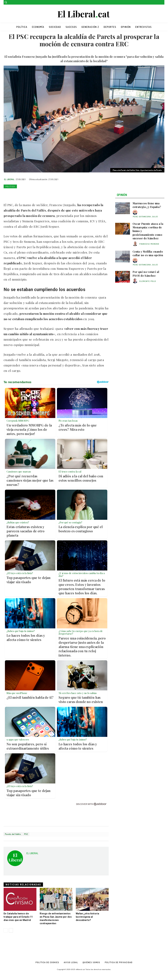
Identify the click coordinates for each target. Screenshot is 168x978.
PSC (26, 834)
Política (10, 186)
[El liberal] (84, 14)
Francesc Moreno (149, 244)
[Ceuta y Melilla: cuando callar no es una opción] (122, 256)
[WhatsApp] (22, 194)
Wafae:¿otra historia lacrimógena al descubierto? (87, 916)
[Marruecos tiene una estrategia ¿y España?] (122, 208)
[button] (6, 2)
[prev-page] (6, 930)
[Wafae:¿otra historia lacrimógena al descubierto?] (92, 899)
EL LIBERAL (9, 179)
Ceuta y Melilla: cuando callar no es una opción (148, 253)
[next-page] (11, 930)
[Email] (37, 194)
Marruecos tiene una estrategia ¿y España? (147, 205)
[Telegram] (44, 194)
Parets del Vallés (13, 834)
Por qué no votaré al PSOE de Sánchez (146, 273)
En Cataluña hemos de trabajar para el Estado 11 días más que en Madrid (18, 916)
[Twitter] (162, 2)
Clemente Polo (147, 281)
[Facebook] (158, 2)
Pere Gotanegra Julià (145, 216)
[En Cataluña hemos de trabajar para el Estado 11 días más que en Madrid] (20, 899)
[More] (52, 194)
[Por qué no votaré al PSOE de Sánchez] (122, 277)
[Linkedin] (29, 194)
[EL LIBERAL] (15, 859)
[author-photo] (135, 212)
